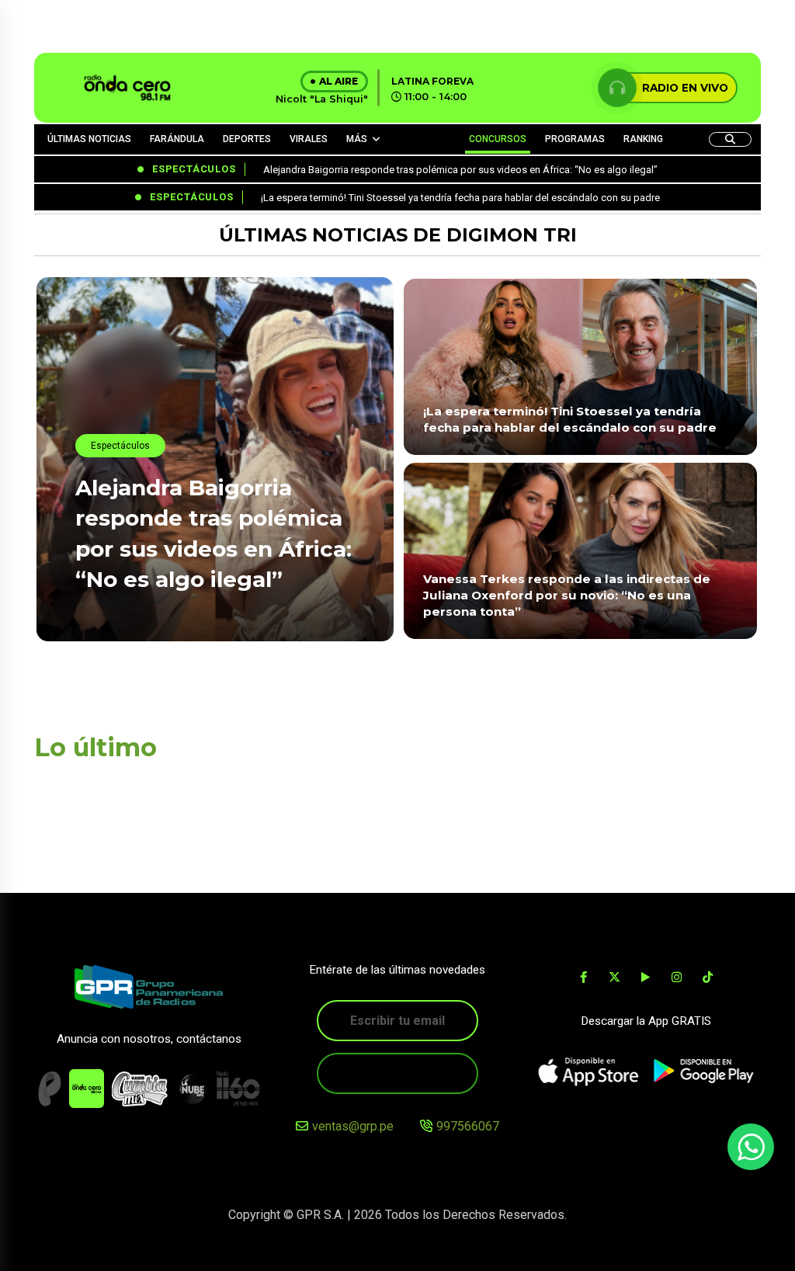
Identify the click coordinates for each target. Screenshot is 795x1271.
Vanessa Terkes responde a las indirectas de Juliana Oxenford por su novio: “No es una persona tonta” (566, 595)
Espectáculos (120, 445)
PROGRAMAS (575, 139)
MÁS (356, 139)
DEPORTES (247, 139)
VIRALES (309, 139)
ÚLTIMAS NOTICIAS (89, 139)
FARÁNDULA (177, 139)
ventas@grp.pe (353, 1126)
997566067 (467, 1126)
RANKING (643, 139)
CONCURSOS (497, 139)
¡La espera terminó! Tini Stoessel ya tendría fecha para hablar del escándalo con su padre (570, 419)
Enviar (397, 1073)
